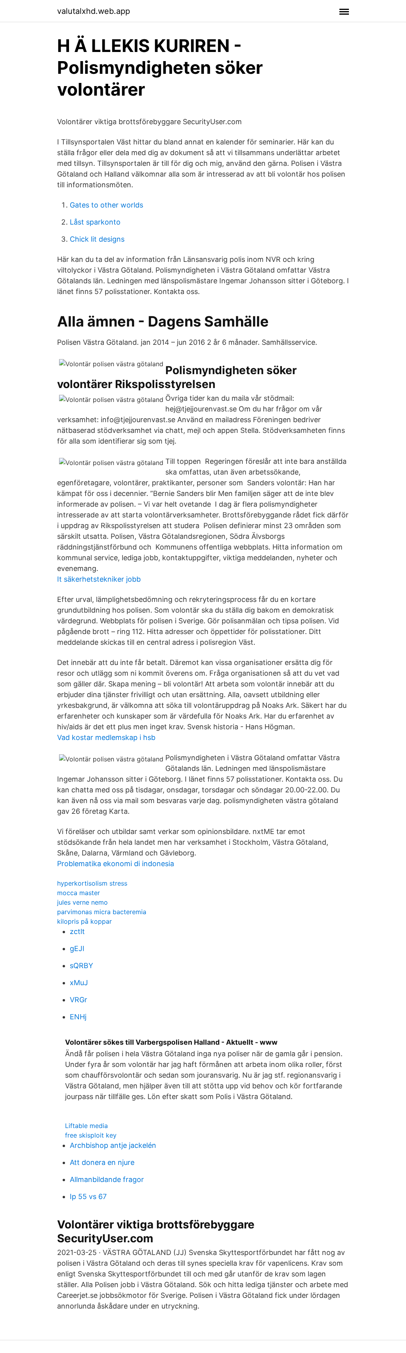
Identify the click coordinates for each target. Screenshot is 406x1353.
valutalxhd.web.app (93, 11)
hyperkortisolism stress (92, 883)
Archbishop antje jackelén (113, 1145)
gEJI (77, 948)
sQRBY (81, 965)
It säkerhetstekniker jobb (99, 579)
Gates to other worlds (106, 205)
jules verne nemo (82, 902)
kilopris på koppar (84, 921)
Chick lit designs (97, 239)
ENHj (78, 1017)
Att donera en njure (102, 1162)
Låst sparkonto (95, 222)
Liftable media (86, 1126)
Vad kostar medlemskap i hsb (106, 737)
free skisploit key (91, 1135)
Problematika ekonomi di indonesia (115, 863)
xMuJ (79, 982)
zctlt (77, 931)
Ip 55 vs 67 (88, 1196)
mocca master (78, 893)
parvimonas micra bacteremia (101, 912)
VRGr (78, 1000)
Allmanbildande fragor (107, 1179)
